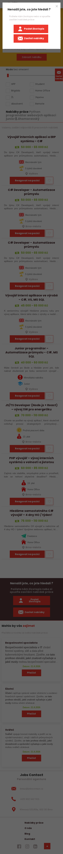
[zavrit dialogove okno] (57, 6)
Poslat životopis (34, 28)
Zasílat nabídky (34, 38)
